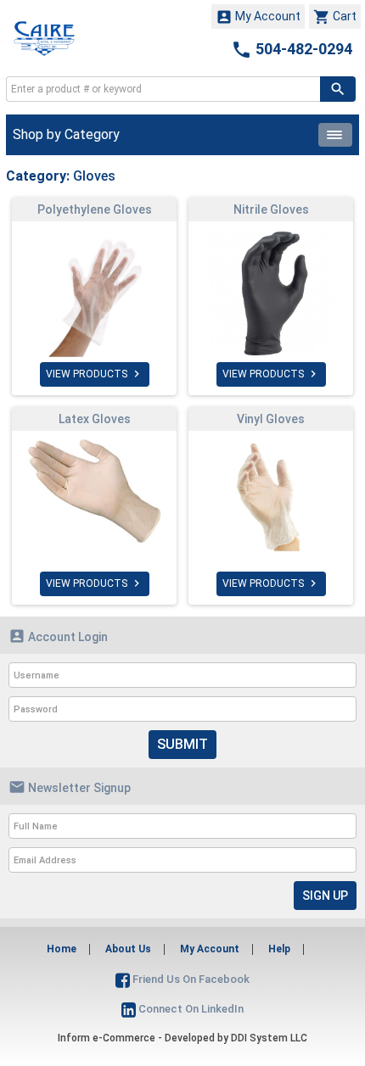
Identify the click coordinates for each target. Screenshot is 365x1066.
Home (61, 949)
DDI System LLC (269, 1038)
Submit (182, 744)
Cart (335, 16)
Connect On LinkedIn (190, 1008)
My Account (258, 16)
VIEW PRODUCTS (94, 374)
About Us (128, 949)
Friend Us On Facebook (190, 979)
